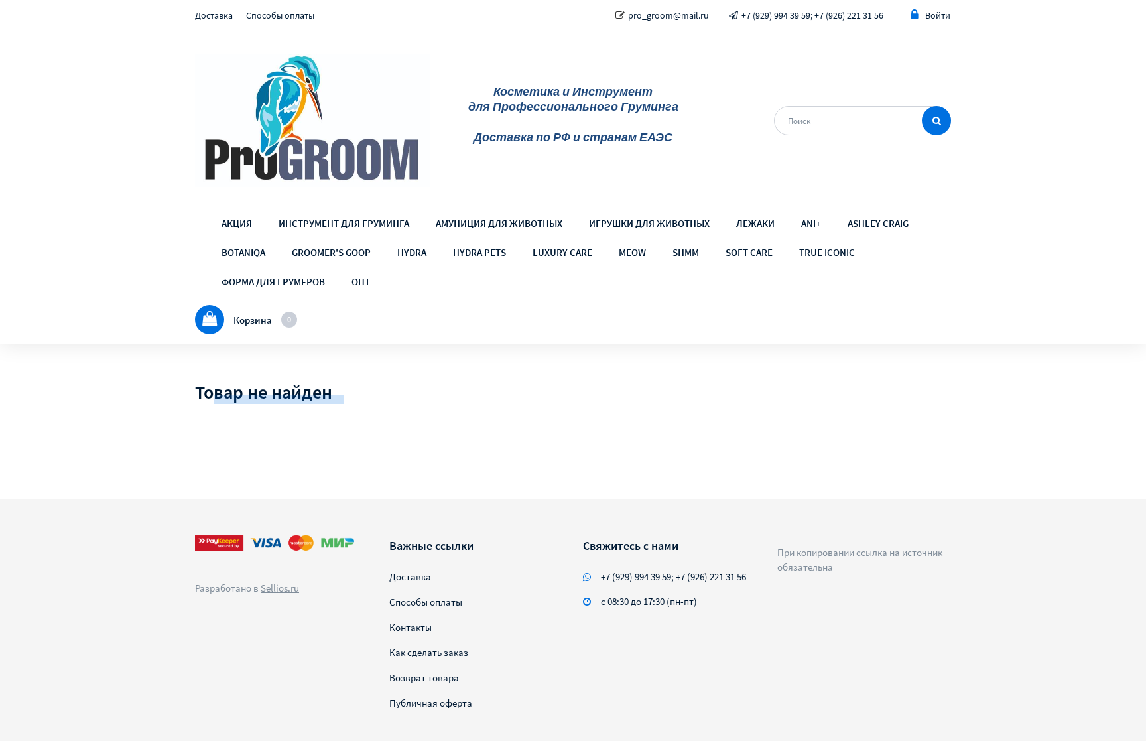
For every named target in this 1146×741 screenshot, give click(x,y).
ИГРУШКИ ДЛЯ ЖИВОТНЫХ (649, 223)
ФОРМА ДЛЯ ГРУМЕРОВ (273, 281)
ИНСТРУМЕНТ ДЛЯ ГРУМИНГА (344, 223)
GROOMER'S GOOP (331, 252)
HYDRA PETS (479, 252)
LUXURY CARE (562, 252)
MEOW (632, 252)
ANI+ (811, 223)
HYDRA (411, 252)
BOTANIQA (243, 252)
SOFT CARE (749, 252)
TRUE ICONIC (827, 252)
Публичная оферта (430, 703)
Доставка (214, 15)
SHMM (685, 252)
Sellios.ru (280, 588)
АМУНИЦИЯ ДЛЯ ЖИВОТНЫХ (499, 223)
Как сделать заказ (428, 652)
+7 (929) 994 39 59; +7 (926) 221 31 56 (812, 15)
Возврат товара (424, 677)
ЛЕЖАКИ (755, 223)
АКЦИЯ (237, 223)
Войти (937, 15)
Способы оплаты (280, 15)
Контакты (410, 627)
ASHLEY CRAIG (878, 223)
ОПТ (360, 281)
